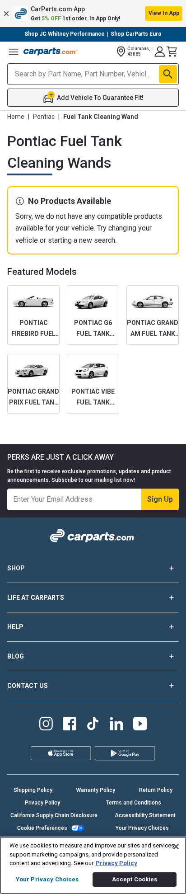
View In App (164, 13)
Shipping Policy (33, 790)
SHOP (16, 568)
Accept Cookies (135, 879)
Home (15, 116)
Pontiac (44, 116)
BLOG (15, 656)
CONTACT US (27, 685)
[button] (93, 13)
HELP (15, 627)
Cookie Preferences (42, 828)
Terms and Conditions (133, 803)
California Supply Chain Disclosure (54, 815)
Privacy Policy (42, 803)
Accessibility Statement (145, 815)
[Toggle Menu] (13, 51)
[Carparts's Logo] (50, 51)
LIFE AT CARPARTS (35, 597)
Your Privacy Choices (142, 828)
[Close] (176, 846)
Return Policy (155, 790)
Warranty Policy (95, 790)
